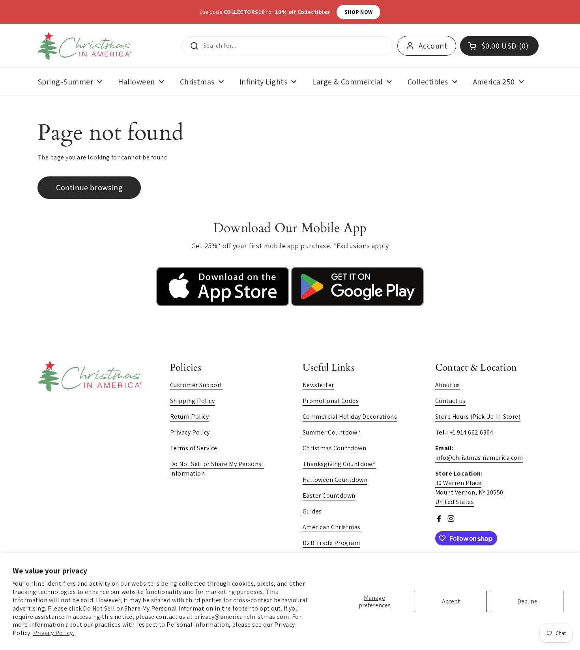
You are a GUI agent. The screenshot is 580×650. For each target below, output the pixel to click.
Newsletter (318, 385)
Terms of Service (193, 448)
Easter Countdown (329, 495)
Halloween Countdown (335, 480)
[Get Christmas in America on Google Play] (357, 304)
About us (447, 385)
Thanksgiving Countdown (339, 464)
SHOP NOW (394, 11)
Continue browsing (89, 187)
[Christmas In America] (85, 46)
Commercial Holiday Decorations (350, 416)
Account (433, 46)
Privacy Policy (190, 432)
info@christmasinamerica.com (479, 457)
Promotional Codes (331, 401)
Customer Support (196, 385)
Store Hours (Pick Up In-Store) (477, 416)
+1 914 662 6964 (471, 432)
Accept (451, 601)
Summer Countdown (332, 432)
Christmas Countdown (334, 448)
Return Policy (189, 416)
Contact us (450, 401)
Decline (527, 601)
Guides (312, 511)
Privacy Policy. (53, 633)
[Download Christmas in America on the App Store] (223, 304)
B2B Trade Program (331, 543)
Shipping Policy (192, 401)
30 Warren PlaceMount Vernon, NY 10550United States (469, 492)
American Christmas (332, 527)
